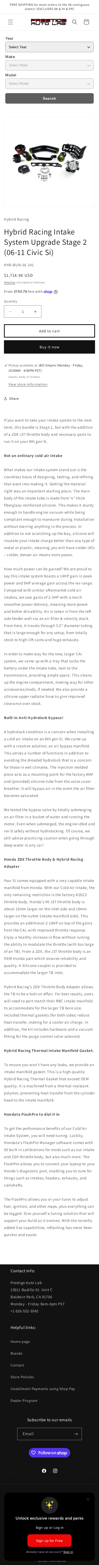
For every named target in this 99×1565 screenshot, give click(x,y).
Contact (17, 1365)
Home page (20, 1341)
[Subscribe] (76, 1434)
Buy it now (50, 346)
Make (10, 57)
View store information (28, 384)
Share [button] (14, 398)
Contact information (52, 1561)
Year (9, 38)
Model (10, 75)
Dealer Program (24, 1400)
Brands (17, 1353)
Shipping (9, 282)
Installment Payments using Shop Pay (43, 1388)
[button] (10, 22)
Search (49, 98)
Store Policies (22, 1377)
